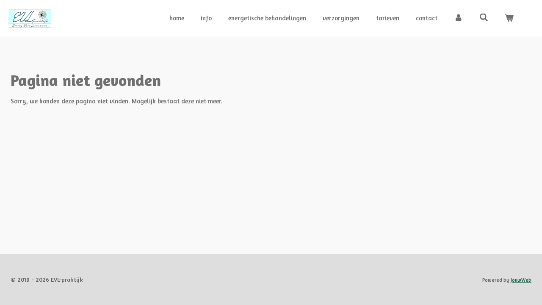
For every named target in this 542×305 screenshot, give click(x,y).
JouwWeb (521, 280)
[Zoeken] (483, 17)
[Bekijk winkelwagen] (509, 18)
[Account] (458, 18)
